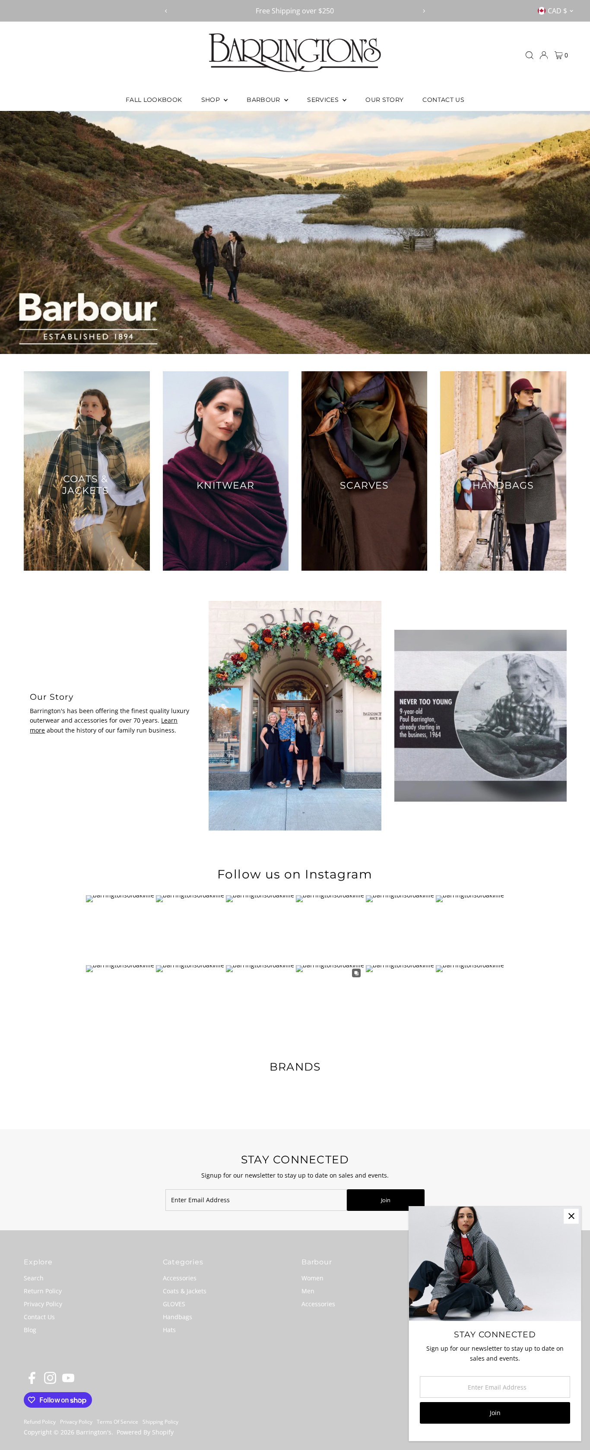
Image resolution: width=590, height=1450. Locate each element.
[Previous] (166, 11)
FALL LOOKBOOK (154, 100)
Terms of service (117, 1421)
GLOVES (174, 1304)
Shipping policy (160, 1421)
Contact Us (443, 100)
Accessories (180, 1278)
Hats (169, 1330)
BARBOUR (264, 100)
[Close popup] (571, 1216)
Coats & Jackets (184, 1291)
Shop (211, 100)
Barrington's (93, 1432)
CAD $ (557, 11)
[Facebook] (32, 1381)
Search (34, 1278)
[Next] (423, 11)
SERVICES (323, 100)
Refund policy (40, 1421)
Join (385, 1200)
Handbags (177, 1317)
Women (312, 1278)
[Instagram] (50, 1381)
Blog (30, 1330)
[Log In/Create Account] (544, 55)
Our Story (384, 100)
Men (307, 1291)
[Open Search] (529, 55)
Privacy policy (76, 1421)
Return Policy (43, 1291)
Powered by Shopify (145, 1432)
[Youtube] (68, 1381)
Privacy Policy (43, 1304)
